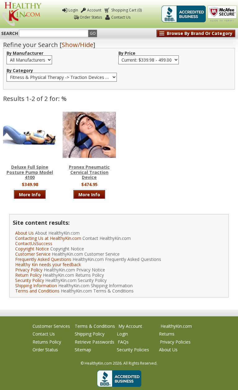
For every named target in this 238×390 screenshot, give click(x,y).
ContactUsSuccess (33, 243)
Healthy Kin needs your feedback (48, 264)
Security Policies (133, 350)
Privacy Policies (175, 342)
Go (93, 33)
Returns (166, 334)
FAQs (123, 342)
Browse (199, 33)
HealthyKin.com (176, 326)
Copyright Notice (32, 249)
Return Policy (28, 275)
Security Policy (29, 280)
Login (73, 10)
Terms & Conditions (95, 326)
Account (94, 10)
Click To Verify (222, 14)
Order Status (91, 17)
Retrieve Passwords (94, 342)
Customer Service (33, 254)
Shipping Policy (89, 334)
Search (9, 33)
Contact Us (120, 17)
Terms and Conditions (37, 291)
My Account (130, 326)
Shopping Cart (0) (126, 10)
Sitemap (83, 350)
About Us (24, 233)
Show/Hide (77, 45)
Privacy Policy (28, 270)
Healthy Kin (21, 14)
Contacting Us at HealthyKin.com (48, 238)
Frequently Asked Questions (43, 259)
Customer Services (51, 326)
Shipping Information (36, 285)
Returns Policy (47, 342)
